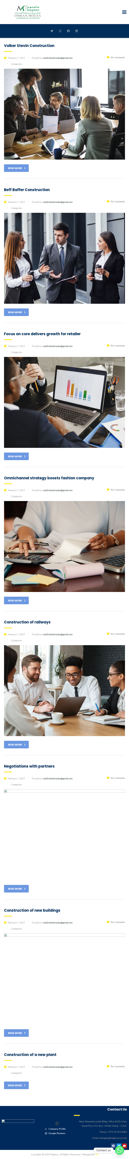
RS (96, 1154)
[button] (57, 1123)
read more (15, 168)
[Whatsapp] (119, 1150)
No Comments (118, 57)
